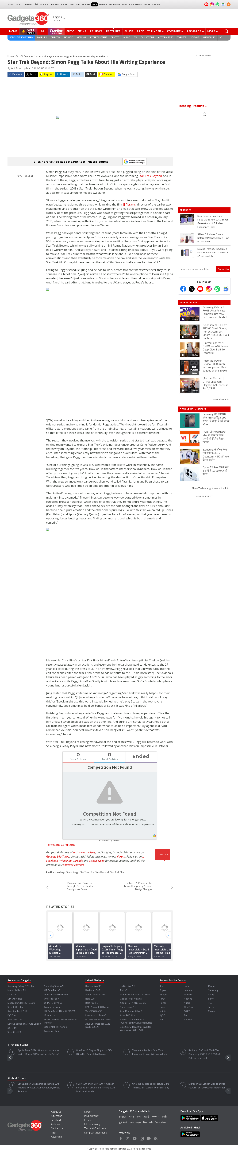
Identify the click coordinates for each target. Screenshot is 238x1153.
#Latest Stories (16, 1078)
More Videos (220, 399)
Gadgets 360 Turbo (57, 856)
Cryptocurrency (52, 1007)
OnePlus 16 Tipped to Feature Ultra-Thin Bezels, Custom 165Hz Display (151, 1086)
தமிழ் (146, 1117)
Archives (55, 1124)
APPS (124, 4)
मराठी (164, 1117)
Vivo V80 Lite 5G (93, 1011)
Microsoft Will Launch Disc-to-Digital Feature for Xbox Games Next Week (207, 1086)
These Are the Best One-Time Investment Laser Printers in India (149, 1052)
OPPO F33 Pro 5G (53, 1003)
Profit (29, 4)
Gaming (81, 37)
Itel (161, 1019)
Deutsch (148, 1122)
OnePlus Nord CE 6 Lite (56, 994)
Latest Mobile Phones (55, 1027)
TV (135, 37)
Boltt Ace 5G (91, 1003)
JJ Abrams (129, 204)
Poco (186, 1015)
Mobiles (42, 37)
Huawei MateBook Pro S (98, 1019)
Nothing (188, 999)
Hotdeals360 (165, 37)
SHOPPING (114, 4)
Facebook (52, 861)
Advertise (56, 1137)
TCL (210, 1003)
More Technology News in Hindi (209, 488)
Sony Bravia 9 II (128, 1007)
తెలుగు (155, 1116)
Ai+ (161, 986)
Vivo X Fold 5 (14, 1032)
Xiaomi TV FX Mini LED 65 (133, 1003)
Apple (163, 990)
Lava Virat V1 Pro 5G (95, 1015)
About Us (56, 1112)
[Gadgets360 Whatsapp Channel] (217, 289)
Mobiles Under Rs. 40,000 (21, 1003)
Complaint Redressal (96, 1133)
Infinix (163, 1011)
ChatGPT (11, 994)
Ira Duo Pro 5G (127, 986)
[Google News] (226, 289)
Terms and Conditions (60, 845)
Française (160, 1122)
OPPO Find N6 (14, 999)
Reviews (96, 31)
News (82, 31)
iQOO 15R (12, 1028)
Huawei (163, 1007)
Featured (186, 210)
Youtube (135, 1137)
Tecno (211, 1007)
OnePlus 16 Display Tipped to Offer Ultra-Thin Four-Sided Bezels (94, 1052)
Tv (17, 56)
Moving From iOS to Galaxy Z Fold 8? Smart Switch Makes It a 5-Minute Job (212, 253)
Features (113, 31)
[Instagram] (209, 289)
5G (221, 37)
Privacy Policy (91, 1116)
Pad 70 (123, 990)
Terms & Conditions (95, 1128)
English (122, 1117)
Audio (126, 37)
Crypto (115, 37)
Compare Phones (53, 1031)
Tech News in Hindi (192, 409)
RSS (53, 1133)
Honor (163, 1003)
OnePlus (188, 1007)
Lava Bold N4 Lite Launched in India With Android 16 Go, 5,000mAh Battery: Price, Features (39, 1088)
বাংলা (139, 1117)
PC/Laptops (147, 37)
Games (103, 4)
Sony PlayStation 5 (54, 986)
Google (163, 994)
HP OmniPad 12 (52, 990)
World (19, 4)
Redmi (211, 986)
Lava (186, 986)
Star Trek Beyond (150, 176)
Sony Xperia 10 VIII (95, 994)
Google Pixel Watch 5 (131, 999)
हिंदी (36, 4)
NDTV (11, 4)
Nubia (187, 1003)
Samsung (213, 990)
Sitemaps (56, 1116)
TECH (94, 4)
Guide (128, 31)
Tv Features (27, 56)
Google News (97, 861)
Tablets (181, 37)
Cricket (54, 4)
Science (194, 37)
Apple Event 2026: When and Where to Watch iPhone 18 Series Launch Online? (39, 1052)
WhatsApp (65, 861)
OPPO (187, 1011)
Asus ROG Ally (127, 1015)
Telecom (55, 37)
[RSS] (229, 4)
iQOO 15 (12, 1015)
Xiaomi (211, 1011)
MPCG (147, 4)
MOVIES (44, 4)
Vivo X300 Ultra (15, 1007)
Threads (78, 861)
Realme (188, 1019)
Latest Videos (188, 302)
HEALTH (86, 4)
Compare (174, 31)
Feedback (56, 1120)
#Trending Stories (18, 1045)
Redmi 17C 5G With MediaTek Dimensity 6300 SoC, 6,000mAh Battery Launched (205, 1054)
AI (42, 31)
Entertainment (98, 37)
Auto (70, 31)
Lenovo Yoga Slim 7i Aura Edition (24, 1024)
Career (87, 1112)
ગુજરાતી (123, 1122)
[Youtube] (200, 289)
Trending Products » (192, 106)
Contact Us (57, 1128)
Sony (211, 999)
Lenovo (188, 990)
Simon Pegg (72, 872)
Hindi (131, 1117)
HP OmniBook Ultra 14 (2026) (59, 1011)
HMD (162, 999)
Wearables (209, 37)
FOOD (64, 4)
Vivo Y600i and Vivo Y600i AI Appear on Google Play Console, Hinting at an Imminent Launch (95, 1088)
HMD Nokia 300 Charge (97, 1007)
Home (13, 31)
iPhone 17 (49, 1015)
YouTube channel (73, 865)
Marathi (156, 4)
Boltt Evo (90, 999)
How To (68, 37)
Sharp (211, 994)
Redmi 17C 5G (92, 990)
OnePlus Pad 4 (51, 999)
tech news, (79, 852)
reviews (90, 852)
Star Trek (84, 872)
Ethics (87, 1120)
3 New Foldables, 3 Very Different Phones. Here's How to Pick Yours (213, 238)
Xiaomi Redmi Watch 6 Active (135, 994)
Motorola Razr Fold (17, 990)
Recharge (194, 31)
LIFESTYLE (74, 4)
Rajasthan (135, 4)
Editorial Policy (92, 1124)
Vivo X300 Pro (14, 1019)
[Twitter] (192, 289)
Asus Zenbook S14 (17, 1011)
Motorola (188, 994)
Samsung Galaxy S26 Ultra (20, 986)
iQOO (162, 1015)
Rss (155, 1137)
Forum (121, 856)
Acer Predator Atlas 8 (131, 1011)
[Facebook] (183, 289)
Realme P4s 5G (93, 986)
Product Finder (149, 31)
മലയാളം (135, 1122)
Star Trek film (117, 872)
